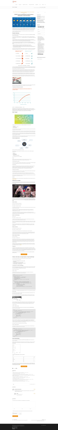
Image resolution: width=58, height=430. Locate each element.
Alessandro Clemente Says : (18, 389)
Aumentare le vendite (25, 4)
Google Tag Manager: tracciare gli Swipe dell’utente (18, 380)
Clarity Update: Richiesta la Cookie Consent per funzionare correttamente (20, 374)
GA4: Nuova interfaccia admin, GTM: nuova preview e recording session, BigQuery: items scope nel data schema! (23, 375)
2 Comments (14, 368)
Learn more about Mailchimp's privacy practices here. (41, 52)
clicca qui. (19, 31)
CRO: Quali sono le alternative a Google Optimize (18, 376)
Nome (38, 29)
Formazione (36, 4)
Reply (34, 389)
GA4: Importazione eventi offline (16, 378)
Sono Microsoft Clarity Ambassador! (17, 373)
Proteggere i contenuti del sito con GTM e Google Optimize (19, 377)
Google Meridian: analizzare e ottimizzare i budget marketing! (40, 20)
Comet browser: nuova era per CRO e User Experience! (41, 16)
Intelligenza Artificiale (31, 4)
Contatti (43, 4)
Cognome (39, 31)
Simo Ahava (31, 266)
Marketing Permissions (40, 36)
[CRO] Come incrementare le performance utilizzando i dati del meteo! (24, 15)
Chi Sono (16, 4)
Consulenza (20, 4)
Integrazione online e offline (24, 12)
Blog (40, 4)
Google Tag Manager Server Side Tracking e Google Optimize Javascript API (21, 379)
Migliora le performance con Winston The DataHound (18, 372)
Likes (17, 368)
